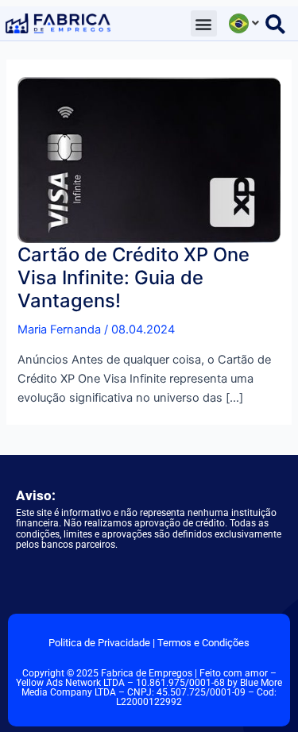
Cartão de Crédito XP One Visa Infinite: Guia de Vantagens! (133, 277)
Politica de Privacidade (99, 643)
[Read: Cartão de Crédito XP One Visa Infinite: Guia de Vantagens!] (148, 159)
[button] (204, 23)
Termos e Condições (203, 643)
